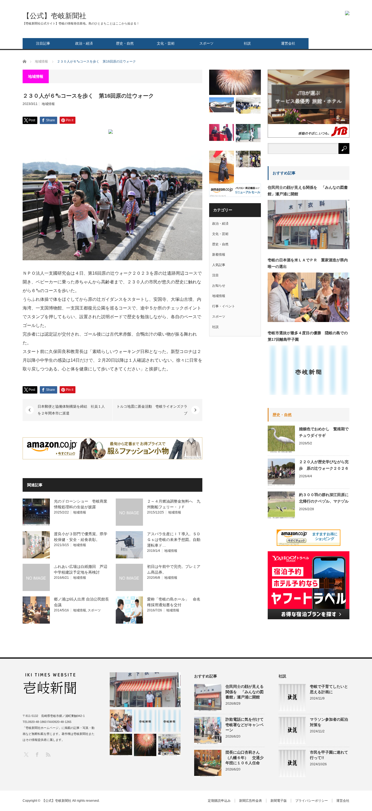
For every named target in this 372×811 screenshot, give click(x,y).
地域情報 (48, 104)
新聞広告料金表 (250, 801)
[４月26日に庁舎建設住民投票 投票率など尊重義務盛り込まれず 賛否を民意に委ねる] (248, 105)
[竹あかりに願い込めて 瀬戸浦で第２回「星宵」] (121, 745)
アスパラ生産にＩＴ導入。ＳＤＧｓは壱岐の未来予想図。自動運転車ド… (173, 539)
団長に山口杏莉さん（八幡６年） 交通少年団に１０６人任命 (244, 757)
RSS (47, 754)
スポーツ (206, 43)
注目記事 (43, 43)
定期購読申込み (219, 801)
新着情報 (218, 254)
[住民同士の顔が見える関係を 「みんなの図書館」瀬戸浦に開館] (145, 689)
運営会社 (288, 43)
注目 (215, 275)
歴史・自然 (125, 43)
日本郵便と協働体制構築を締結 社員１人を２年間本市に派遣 (71, 410)
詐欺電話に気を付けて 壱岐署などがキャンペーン (245, 724)
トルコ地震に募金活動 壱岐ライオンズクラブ (152, 410)
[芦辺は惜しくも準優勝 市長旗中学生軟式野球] (248, 133)
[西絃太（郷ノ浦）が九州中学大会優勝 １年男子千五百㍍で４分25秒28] (169, 721)
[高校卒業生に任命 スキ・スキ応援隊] (221, 132)
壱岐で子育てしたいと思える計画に (329, 689)
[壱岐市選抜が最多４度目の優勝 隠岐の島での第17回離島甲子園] (145, 721)
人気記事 (218, 265)
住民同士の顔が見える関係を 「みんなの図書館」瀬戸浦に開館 (308, 190)
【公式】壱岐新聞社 (54, 15)
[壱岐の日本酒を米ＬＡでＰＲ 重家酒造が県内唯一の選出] (121, 721)
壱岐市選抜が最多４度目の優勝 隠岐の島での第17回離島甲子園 (308, 336)
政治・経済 (84, 43)
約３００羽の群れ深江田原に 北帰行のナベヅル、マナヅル (324, 498)
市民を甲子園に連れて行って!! (329, 755)
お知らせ (218, 285)
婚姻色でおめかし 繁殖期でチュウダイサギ (324, 432)
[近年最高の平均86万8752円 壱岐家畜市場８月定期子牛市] (169, 745)
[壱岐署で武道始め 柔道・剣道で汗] (221, 168)
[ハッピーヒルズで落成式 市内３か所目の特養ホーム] (221, 104)
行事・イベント (223, 306)
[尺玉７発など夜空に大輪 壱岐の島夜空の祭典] (145, 745)
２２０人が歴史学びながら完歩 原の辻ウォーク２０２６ (324, 465)
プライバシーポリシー (311, 801)
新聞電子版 (278, 801)
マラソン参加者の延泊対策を (329, 722)
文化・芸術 (166, 43)
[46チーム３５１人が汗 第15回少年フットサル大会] (248, 159)
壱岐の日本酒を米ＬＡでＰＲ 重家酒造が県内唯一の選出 (308, 263)
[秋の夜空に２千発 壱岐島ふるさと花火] (235, 82)
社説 (247, 43)
